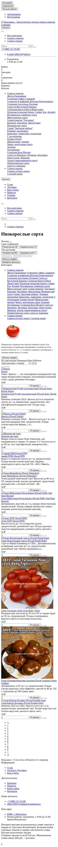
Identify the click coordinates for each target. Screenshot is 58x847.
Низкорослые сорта (17, 125)
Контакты (12, 198)
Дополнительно (9, 778)
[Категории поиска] (2, 31)
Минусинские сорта (17, 117)
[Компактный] (8, 366)
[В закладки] (42, 386)
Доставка (12, 187)
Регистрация (13, 17)
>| (8, 755)
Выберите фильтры (22, 256)
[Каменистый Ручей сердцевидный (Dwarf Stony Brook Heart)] (29, 391)
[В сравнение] (45, 386)
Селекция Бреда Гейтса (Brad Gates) (25, 109)
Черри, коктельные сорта (19, 144)
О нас (10, 184)
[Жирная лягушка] (11, 433)
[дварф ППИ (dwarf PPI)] (14, 453)
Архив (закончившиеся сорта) (22, 160)
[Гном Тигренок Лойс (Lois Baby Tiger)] (27, 608)
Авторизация (14, 14)
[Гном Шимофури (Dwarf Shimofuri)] (20, 473)
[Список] (5, 366)
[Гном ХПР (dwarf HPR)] (14, 518)
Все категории (14, 35)
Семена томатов (15, 38)
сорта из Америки (16, 166)
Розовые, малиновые (17, 131)
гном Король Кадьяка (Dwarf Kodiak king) (22, 703)
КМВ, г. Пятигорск (16, 814)
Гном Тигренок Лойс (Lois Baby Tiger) (20, 610)
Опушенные (13, 149)
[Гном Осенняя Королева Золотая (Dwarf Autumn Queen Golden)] (27, 678)
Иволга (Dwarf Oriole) (12, 416)
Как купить (13, 190)
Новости (11, 192)
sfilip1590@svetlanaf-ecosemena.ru (24, 804)
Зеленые (11, 147)
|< (8, 722)
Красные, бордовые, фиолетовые (24, 123)
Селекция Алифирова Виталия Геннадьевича (30, 101)
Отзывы (11, 195)
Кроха (4, 371)
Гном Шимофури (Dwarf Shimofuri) (19, 476)
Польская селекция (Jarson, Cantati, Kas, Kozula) (31, 112)
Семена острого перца (18, 171)
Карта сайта (13, 788)
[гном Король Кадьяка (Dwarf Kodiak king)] (23, 700)
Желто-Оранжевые (16, 96)
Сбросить (6, 256)
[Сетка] (2, 366)
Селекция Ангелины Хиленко (22, 104)
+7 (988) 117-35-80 (10, 49)
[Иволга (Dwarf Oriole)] (13, 413)
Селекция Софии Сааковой (21, 98)
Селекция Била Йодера (18, 152)
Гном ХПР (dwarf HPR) (13, 521)
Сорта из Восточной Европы (21, 107)
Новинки (12, 783)
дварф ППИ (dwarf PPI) (13, 456)
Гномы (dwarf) (14, 139)
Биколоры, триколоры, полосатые (24, 133)
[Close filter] (10, 242)
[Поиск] (34, 219)
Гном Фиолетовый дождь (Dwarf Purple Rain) (24, 540)
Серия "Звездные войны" (20, 128)
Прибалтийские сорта (18, 163)
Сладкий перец (15, 174)
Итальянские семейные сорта (22, 115)
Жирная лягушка (9, 436)
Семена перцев (14, 41)
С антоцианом (14, 136)
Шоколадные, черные (18, 141)
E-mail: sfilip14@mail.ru (18, 54)
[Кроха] (5, 368)
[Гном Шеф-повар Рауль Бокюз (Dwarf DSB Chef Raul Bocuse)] (29, 495)
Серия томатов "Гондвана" (20, 120)
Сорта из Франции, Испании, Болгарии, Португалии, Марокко (27, 156)
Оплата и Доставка (16, 770)
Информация (7, 762)
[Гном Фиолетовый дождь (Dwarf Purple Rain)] (25, 538)
